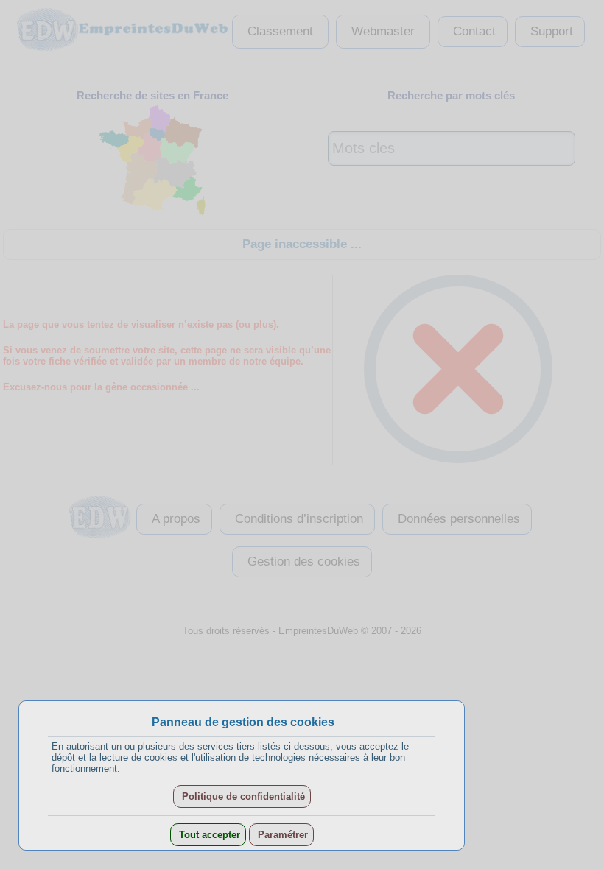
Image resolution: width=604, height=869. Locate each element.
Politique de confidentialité (242, 796)
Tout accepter (208, 834)
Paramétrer (281, 834)
